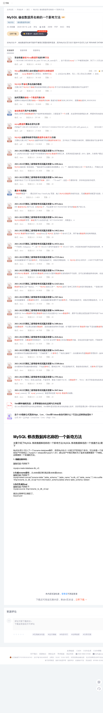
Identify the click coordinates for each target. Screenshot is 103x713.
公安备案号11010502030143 (22, 657)
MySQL (11, 22)
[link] (10, 9)
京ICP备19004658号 (41, 657)
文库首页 (10, 10)
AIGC (62, 27)
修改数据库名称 (23, 22)
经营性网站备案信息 (77, 657)
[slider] (18, 634)
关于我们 (33, 654)
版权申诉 (71, 660)
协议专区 (69, 654)
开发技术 (20, 10)
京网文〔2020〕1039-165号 (59, 657)
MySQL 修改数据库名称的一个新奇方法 (34, 17)
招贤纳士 (42, 654)
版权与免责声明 (61, 660)
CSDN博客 (97, 651)
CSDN (78, 651)
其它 (28, 10)
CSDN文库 (87, 651)
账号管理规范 (49, 660)
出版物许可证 (79, 660)
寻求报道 (60, 654)
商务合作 (51, 654)
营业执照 (89, 660)
